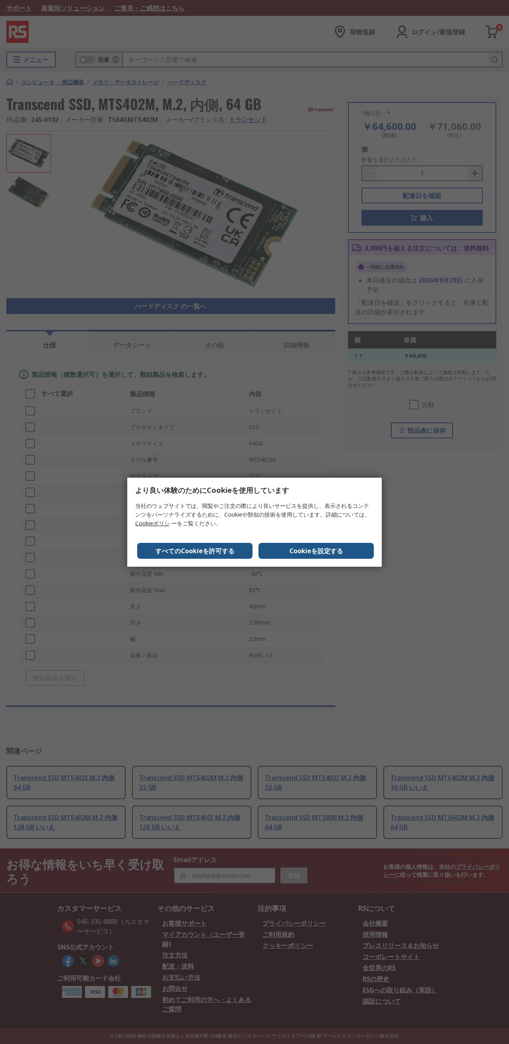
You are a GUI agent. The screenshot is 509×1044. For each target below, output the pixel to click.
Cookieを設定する (316, 550)
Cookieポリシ (152, 523)
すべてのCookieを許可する (195, 550)
